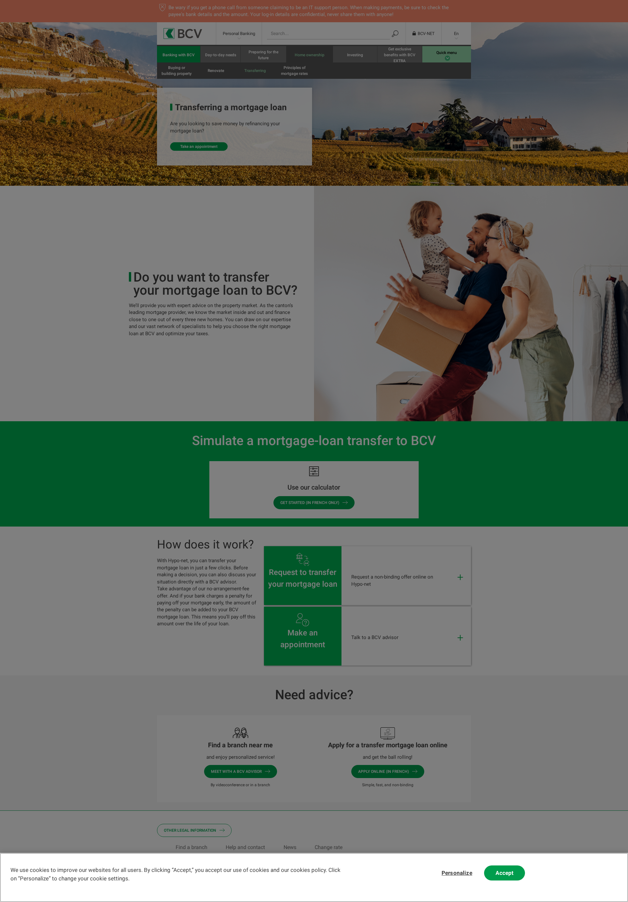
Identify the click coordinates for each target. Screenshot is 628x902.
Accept (505, 873)
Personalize (457, 873)
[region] (314, 877)
